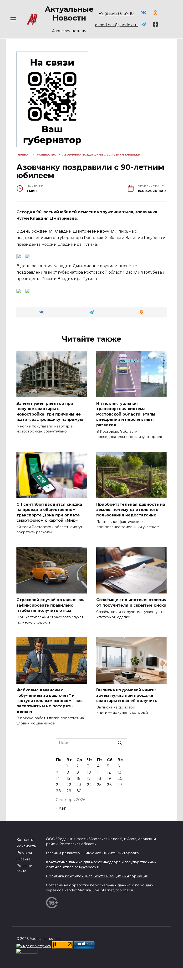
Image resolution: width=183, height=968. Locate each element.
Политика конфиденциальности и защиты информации (97, 876)
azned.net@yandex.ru (116, 25)
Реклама (24, 852)
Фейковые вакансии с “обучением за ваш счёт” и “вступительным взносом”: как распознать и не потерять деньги (49, 701)
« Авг (61, 808)
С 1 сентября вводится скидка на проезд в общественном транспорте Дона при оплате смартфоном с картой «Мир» (49, 512)
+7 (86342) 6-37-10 (116, 13)
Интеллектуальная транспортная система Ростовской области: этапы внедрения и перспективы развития (125, 414)
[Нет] (177, 955)
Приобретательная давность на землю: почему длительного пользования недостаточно (130, 509)
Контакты (25, 840)
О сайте (23, 859)
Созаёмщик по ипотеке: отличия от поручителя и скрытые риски (131, 602)
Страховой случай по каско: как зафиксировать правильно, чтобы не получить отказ (50, 605)
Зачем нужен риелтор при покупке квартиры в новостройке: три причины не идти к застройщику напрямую (49, 411)
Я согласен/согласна (92, 961)
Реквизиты (26, 846)
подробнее (111, 949)
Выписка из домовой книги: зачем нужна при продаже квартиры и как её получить (126, 695)
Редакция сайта (25, 868)
